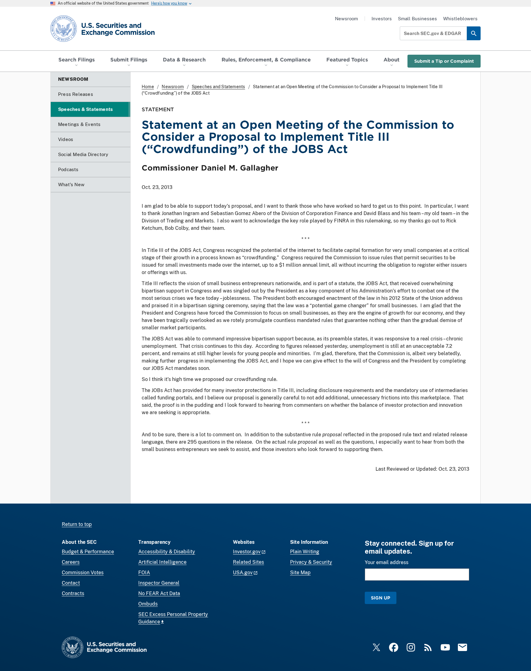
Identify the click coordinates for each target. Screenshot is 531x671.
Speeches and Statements (218, 86)
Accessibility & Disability (166, 552)
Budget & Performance (88, 552)
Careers (71, 562)
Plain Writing (304, 552)
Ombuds (148, 604)
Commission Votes (83, 572)
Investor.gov (247, 552)
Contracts (73, 593)
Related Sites (248, 562)
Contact (71, 583)
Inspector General (158, 583)
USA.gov (243, 572)
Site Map (300, 572)
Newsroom (346, 18)
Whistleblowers (460, 18)
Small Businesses (417, 18)
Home (148, 86)
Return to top (77, 524)
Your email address (386, 562)
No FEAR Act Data (159, 593)
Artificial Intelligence (162, 562)
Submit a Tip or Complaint (444, 61)
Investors (382, 18)
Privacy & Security (311, 562)
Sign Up (380, 597)
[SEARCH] (474, 33)
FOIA (144, 572)
